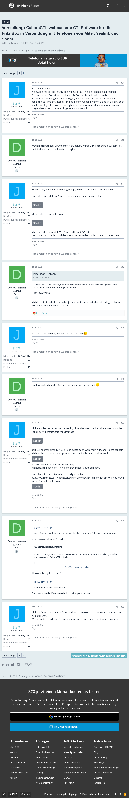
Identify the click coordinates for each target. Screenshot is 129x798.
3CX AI (67, 777)
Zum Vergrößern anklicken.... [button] (78, 567)
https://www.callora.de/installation (50, 539)
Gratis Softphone (72, 762)
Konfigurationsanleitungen (106, 767)
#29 (122, 606)
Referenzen (99, 782)
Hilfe (114, 794)
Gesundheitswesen (45, 777)
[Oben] (120, 794)
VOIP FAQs (99, 762)
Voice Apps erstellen (74, 752)
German (25, 794)
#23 (122, 183)
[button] (5, 6)
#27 (122, 422)
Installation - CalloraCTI (46, 273)
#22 (122, 140)
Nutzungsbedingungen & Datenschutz (75, 794)
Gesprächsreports (73, 767)
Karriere (14, 752)
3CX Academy (100, 757)
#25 (122, 327)
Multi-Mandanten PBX (46, 762)
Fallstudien (15, 767)
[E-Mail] (24, 664)
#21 (122, 82)
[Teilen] (117, 82)
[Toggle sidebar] (124, 6)
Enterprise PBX (43, 747)
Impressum (104, 794)
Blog (96, 752)
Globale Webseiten (19, 772)
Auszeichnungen (17, 762)
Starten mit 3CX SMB (103, 747)
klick (75, 453)
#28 (122, 520)
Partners (14, 757)
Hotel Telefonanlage (45, 767)
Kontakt (13, 777)
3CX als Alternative (103, 772)
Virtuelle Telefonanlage (75, 747)
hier (62, 98)
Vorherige (10, 73)
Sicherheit (98, 777)
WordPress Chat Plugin (75, 772)
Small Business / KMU (46, 752)
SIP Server (68, 757)
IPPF (14, 794)
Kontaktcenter (42, 757)
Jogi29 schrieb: (41, 527)
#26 (122, 378)
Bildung (39, 772)
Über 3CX (14, 747)
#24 (122, 267)
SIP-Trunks (69, 782)
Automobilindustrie (45, 782)
